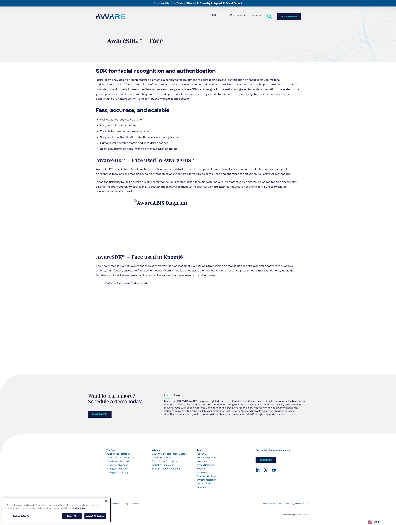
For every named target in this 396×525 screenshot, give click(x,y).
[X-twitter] (266, 470)
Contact (201, 487)
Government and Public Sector (169, 453)
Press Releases (205, 465)
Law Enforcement (162, 457)
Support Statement (208, 476)
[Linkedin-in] (258, 470)
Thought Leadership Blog (166, 468)
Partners (202, 472)
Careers (202, 461)
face (115, 174)
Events (201, 468)
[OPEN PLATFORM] (224, 15)
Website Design (289, 515)
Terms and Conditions (272, 504)
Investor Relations (207, 479)
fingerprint (103, 174)
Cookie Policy (79, 508)
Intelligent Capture (117, 468)
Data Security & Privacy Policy (295, 504)
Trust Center (204, 483)
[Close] (105, 501)
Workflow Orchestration (120, 457)
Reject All (71, 516)
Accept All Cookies (95, 516)
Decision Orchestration (119, 461)
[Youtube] (274, 470)
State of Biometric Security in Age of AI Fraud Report (209, 3)
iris (127, 174)
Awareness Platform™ (118, 453)
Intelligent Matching (117, 472)
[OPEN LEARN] (261, 15)
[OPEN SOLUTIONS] (244, 15)
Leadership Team (206, 457)
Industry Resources (163, 465)
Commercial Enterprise (165, 461)
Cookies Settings (20, 516)
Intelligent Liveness (117, 465)
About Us (202, 453)
